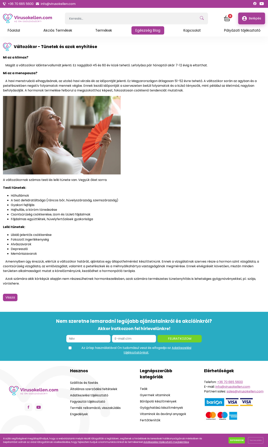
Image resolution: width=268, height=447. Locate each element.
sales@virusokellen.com (245, 391)
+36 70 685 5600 (21, 4)
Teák (144, 389)
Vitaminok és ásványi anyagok (163, 414)
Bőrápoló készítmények (158, 401)
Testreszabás (256, 440)
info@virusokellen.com (58, 4)
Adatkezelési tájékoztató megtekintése (166, 442)
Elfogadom (236, 440)
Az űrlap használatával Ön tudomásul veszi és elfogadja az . (136, 350)
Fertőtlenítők (150, 420)
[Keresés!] (202, 18)
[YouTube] (262, 4)
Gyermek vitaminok (155, 395)
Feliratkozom (179, 338)
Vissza (10, 297)
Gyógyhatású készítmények (161, 407)
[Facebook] (254, 4)
